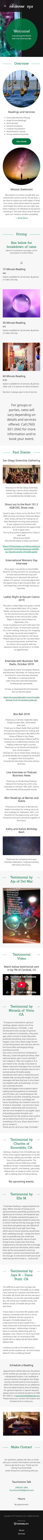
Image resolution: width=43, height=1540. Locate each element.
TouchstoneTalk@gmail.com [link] (21, 1490)
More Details (21, 141)
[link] (21, 6)
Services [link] (21, 1533)
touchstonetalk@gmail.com (28, 1395)
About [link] (21, 1530)
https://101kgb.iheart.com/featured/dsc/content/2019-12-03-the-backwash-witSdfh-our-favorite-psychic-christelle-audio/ (21, 549)
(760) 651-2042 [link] (21, 1487)
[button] (5, 6)
